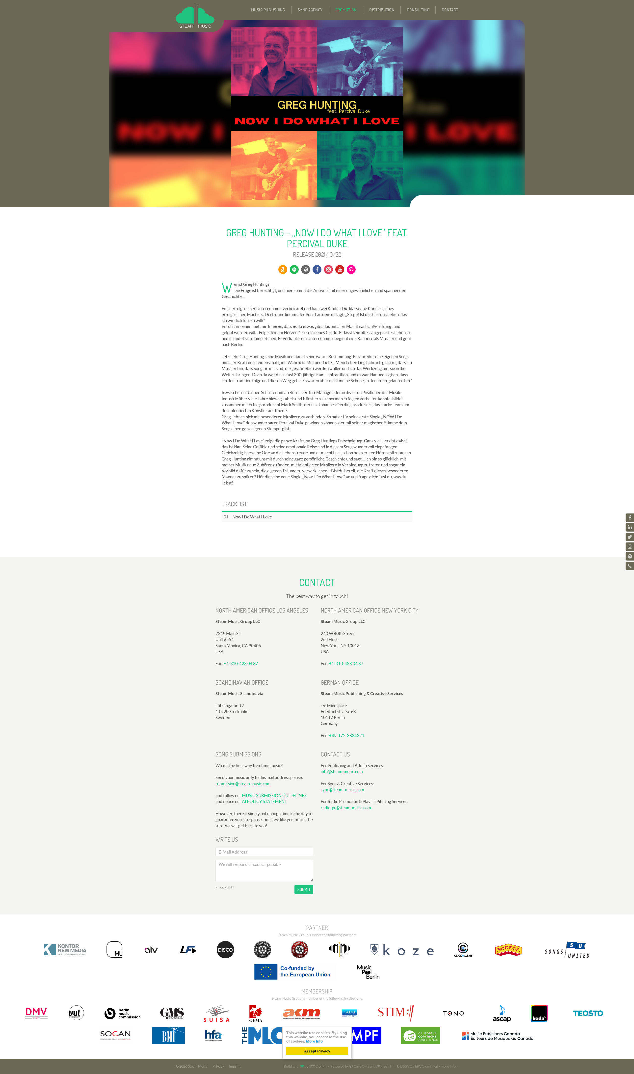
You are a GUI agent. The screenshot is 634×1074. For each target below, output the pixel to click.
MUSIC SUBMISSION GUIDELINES (274, 795)
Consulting (418, 9)
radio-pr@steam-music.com (346, 807)
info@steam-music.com (342, 771)
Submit (303, 889)
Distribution (381, 9)
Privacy (218, 1066)
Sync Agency (310, 9)
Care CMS (361, 1066)
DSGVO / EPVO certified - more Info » (428, 1066)
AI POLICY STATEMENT (264, 801)
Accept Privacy (317, 1051)
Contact (450, 9)
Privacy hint (224, 887)
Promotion (346, 9)
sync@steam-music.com (342, 789)
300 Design (317, 1066)
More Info (314, 1041)
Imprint (235, 1066)
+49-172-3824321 (346, 735)
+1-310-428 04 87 (241, 663)
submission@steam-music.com (242, 783)
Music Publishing (268, 9)
